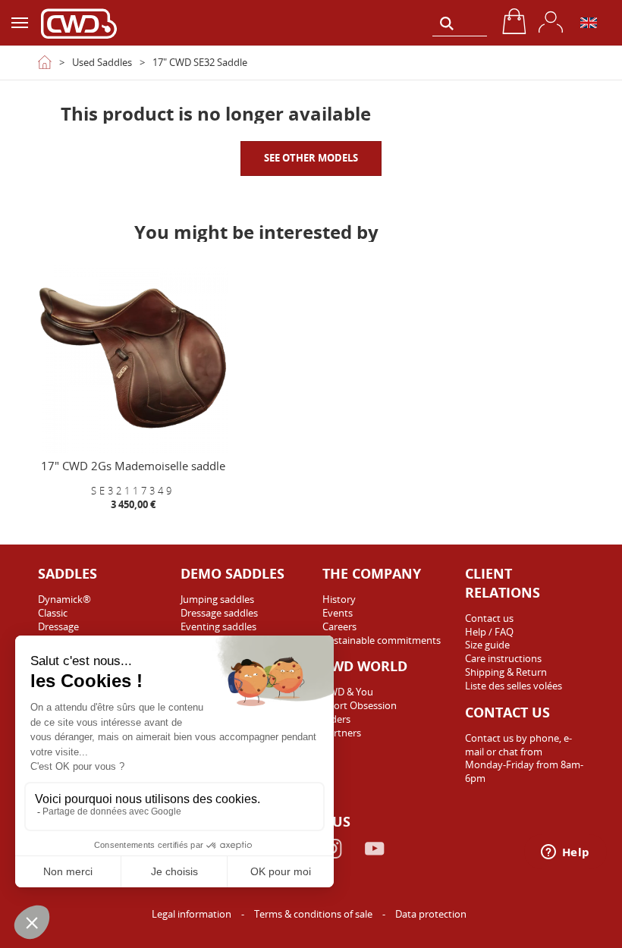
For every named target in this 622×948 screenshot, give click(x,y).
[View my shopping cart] (514, 21)
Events (337, 613)
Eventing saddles (218, 626)
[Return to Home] (45, 62)
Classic (53, 613)
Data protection (430, 914)
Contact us (489, 618)
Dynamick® (64, 599)
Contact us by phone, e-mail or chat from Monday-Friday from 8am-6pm (524, 758)
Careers (339, 626)
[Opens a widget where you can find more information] (565, 853)
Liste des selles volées (513, 685)
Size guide (487, 644)
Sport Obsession (359, 705)
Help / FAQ (489, 632)
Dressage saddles (219, 613)
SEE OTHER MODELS (311, 158)
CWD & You (347, 691)
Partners (341, 732)
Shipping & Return (506, 672)
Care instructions (503, 658)
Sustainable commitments (381, 640)
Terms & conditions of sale (314, 914)
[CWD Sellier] (79, 23)
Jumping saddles (217, 599)
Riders (336, 719)
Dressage (58, 626)
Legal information (193, 914)
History (339, 599)
